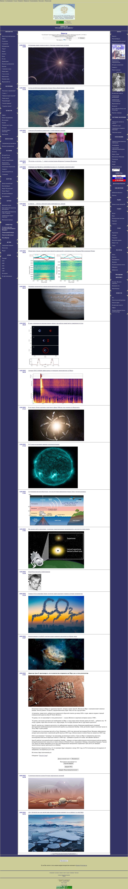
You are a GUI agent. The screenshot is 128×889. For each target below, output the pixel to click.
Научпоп (114, 195)
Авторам (114, 235)
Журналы (114, 262)
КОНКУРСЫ (9, 224)
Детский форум (6, 196)
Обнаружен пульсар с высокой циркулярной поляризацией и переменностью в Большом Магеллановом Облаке (61, 251)
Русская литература (117, 166)
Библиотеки (115, 270)
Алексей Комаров (66, 880)
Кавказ (3, 51)
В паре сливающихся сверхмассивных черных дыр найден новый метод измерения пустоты (55, 323)
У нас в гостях (5, 74)
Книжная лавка (5, 79)
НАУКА (119, 31)
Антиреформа (115, 145)
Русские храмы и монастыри (6, 131)
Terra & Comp (43, 755)
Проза (3, 56)
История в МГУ (6, 157)
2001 (3, 265)
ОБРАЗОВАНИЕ (119, 137)
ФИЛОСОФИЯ (9, 139)
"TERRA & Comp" (116, 125)
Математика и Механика (118, 156)
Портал (2, 0)
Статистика (72, 872)
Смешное (114, 223)
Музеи (113, 213)
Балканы (4, 53)
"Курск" (4, 48)
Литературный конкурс (8, 232)
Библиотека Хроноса (117, 192)
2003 (3, 260)
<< (51, 854)
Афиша (3, 38)
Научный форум (6, 186)
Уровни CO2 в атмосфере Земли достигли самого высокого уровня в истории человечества (55, 593)
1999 (3, 271)
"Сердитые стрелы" (7, 106)
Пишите (20, 0)
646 (65, 854)
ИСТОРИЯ (9, 150)
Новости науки (115, 302)
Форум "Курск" (5, 191)
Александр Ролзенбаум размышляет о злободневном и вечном (46, 130)
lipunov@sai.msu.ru (81, 865)
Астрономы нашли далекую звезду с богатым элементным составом (48, 45)
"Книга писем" (5, 98)
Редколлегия (115, 232)
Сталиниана (5, 174)
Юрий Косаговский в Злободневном (39, 571)
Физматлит (114, 106)
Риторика (4, 127)
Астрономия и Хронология (8, 166)
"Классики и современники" (9, 90)
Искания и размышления (8, 64)
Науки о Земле (115, 154)
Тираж (113, 245)
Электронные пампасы (7, 245)
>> (77, 854)
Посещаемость (115, 259)
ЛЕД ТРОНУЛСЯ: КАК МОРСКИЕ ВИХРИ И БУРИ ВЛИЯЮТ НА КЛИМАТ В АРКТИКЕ (56, 812)
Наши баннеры (115, 288)
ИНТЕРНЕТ (119, 277)
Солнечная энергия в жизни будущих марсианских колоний (46, 775)
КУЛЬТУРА (9, 110)
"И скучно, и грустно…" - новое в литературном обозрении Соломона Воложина (52, 161)
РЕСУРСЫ (119, 250)
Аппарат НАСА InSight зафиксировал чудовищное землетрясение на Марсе (50, 370)
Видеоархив (5, 134)
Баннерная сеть (116, 285)
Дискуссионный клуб (7, 183)
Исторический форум (7, 193)
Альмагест (4, 169)
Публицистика (5, 46)
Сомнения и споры (6, 69)
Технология (115, 159)
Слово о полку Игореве (7, 160)
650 (75, 854)
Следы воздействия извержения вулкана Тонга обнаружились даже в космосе (51, 88)
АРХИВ (9, 255)
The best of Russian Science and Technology (118, 311)
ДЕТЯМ (9, 242)
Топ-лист (41, 0)
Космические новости (117, 93)
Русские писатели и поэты (118, 264)
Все (113, 297)
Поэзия (3, 58)
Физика (114, 161)
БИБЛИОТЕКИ (119, 188)
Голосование (34, 0)
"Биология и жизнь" (117, 132)
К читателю (5, 41)
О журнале (114, 237)
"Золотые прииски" (6, 103)
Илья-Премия (5, 237)
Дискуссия (48, 0)
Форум (3, 250)
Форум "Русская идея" (7, 188)
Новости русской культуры (8, 36)
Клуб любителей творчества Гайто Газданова (9, 212)
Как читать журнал (116, 240)
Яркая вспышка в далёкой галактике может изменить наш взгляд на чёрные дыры (52, 636)
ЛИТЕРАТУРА (9, 31)
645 (63, 854)
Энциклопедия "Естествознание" (116, 100)
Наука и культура (116, 69)
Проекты (114, 257)
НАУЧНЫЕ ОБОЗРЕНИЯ (119, 117)
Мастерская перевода (7, 219)
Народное (114, 221)
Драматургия (5, 61)
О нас (15, 0)
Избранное (114, 267)
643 (58, 854)
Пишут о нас (115, 242)
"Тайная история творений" (8, 95)
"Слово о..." (5, 93)
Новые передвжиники (7, 117)
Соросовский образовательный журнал (118, 148)
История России (6, 155)
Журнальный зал (6, 81)
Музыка (4, 122)
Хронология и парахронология (6, 163)
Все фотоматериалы (7, 276)
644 (60, 854)
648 (70, 854)
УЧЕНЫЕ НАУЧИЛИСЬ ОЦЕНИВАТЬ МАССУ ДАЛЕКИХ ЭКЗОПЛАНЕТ (51, 167)
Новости (26, 0)
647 (68, 854)
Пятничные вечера (6, 205)
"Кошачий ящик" (6, 100)
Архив (64, 872)
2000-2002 (119, 72)
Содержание (9, 0)
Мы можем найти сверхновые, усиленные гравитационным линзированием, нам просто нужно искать (59, 529)
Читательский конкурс (8, 235)
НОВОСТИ (119, 293)
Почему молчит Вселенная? (119, 41)
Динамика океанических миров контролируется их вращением (47, 286)
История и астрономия (117, 64)
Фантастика (5, 248)
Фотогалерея (5, 120)
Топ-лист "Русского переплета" (116, 282)
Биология (114, 151)
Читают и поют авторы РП (118, 204)
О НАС (119, 228)
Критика (4, 66)
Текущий (4, 258)
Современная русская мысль (9, 143)
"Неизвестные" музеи (7, 125)
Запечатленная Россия (7, 171)
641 (53, 854)
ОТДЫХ (119, 209)
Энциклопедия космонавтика (115, 96)
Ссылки (67, 872)
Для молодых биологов (119, 183)
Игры (113, 216)
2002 (3, 263)
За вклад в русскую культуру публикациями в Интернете (8, 228)
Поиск (113, 254)
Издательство (5, 76)
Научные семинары (117, 112)
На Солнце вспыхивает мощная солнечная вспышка (43, 444)
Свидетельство (62, 34)
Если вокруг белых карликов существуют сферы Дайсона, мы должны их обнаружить (53, 407)
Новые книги (5, 71)
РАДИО (119, 199)
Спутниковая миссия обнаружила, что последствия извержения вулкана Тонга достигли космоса (57, 491)
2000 (3, 268)
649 (72, 854)
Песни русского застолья (118, 218)
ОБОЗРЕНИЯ (9, 86)
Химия (113, 164)
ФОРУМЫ (9, 179)
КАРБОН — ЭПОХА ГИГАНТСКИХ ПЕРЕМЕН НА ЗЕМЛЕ (46, 204)
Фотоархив (4, 273)
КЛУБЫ (9, 200)
